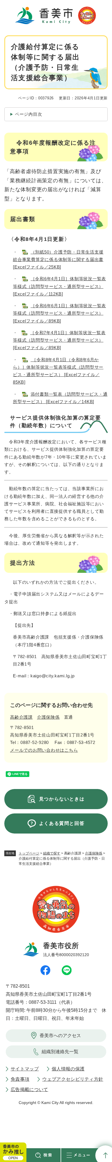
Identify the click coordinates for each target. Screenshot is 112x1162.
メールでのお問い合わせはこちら (44, 750)
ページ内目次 (28, 114)
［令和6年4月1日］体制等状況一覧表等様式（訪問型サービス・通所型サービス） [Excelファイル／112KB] (59, 286)
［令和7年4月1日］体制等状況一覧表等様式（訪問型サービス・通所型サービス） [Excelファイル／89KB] (59, 340)
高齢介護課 (21, 717)
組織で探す (51, 853)
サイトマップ (25, 1068)
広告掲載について (29, 1089)
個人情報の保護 (68, 1068)
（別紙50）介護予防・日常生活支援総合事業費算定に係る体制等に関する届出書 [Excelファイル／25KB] (58, 260)
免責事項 (20, 1079)
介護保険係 (93, 853)
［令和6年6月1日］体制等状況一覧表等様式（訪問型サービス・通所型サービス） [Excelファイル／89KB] (59, 313)
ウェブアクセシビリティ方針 (72, 1079)
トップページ (29, 853)
